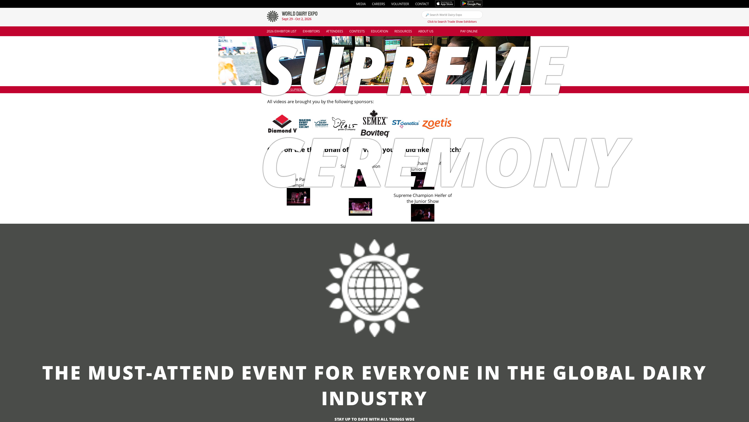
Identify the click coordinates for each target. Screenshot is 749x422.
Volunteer (400, 4)
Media (361, 4)
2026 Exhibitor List (281, 31)
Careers (378, 4)
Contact (422, 4)
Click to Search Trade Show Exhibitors (452, 21)
